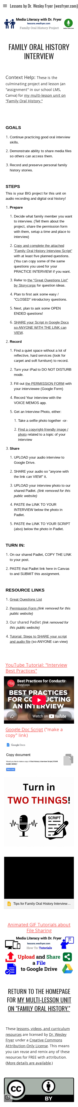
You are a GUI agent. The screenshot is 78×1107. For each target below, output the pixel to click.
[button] (5, 5)
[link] (39, 883)
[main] (39, 51)
